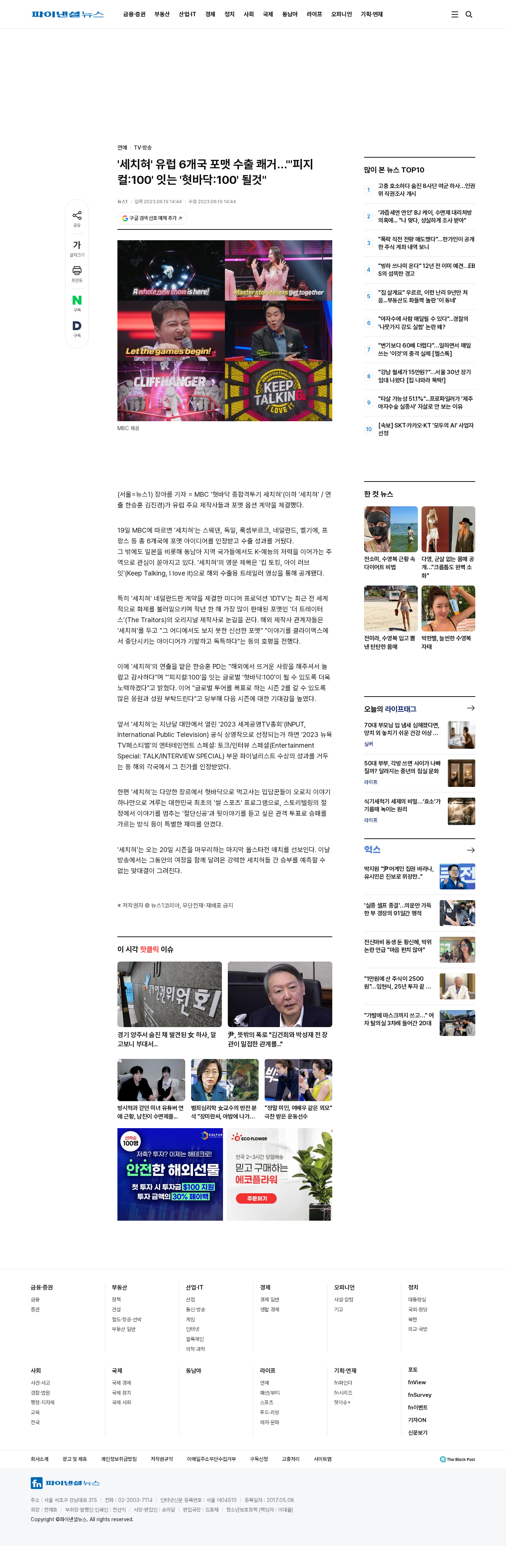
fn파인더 (343, 1383)
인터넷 (192, 1329)
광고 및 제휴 (75, 1459)
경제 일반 (269, 1299)
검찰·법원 (40, 1393)
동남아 (290, 14)
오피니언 (341, 14)
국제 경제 (121, 1383)
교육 (35, 1412)
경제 (210, 14)
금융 (35, 1299)
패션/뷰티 (270, 1393)
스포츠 (266, 1402)
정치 (229, 14)
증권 (35, 1309)
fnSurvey (420, 1395)
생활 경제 (269, 1309)
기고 (338, 1309)
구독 (77, 310)
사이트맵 (323, 1459)
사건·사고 (40, 1383)
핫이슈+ (342, 1402)
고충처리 (291, 1459)
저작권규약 (162, 1459)
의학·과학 (195, 1349)
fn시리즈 (343, 1393)
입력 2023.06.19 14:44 (158, 201)
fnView (417, 1382)
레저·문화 (269, 1422)
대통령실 (417, 1299)
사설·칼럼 (343, 1299)
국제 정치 (121, 1393)
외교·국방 (417, 1329)
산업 (190, 1299)
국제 (268, 14)
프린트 (77, 280)
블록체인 (195, 1339)
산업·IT (187, 14)
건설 (116, 1309)
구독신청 (259, 1459)
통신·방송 (195, 1309)
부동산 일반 (124, 1329)
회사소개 (40, 1459)
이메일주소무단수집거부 (211, 1459)
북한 (412, 1319)
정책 (116, 1299)
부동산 (162, 14)
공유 (77, 225)
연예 (264, 1383)
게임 (190, 1319)
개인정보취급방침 (119, 1459)
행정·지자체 (42, 1402)
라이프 (314, 14)
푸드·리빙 (269, 1412)
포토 (413, 1369)
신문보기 (417, 1432)
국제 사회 (121, 1402)
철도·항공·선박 (127, 1319)
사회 (249, 14)
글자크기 (77, 255)
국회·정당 (417, 1309)
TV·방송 (143, 147)
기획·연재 (372, 14)
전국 (35, 1422)
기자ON (417, 1420)
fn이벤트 (418, 1407)
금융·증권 (134, 14)
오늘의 (390, 709)
